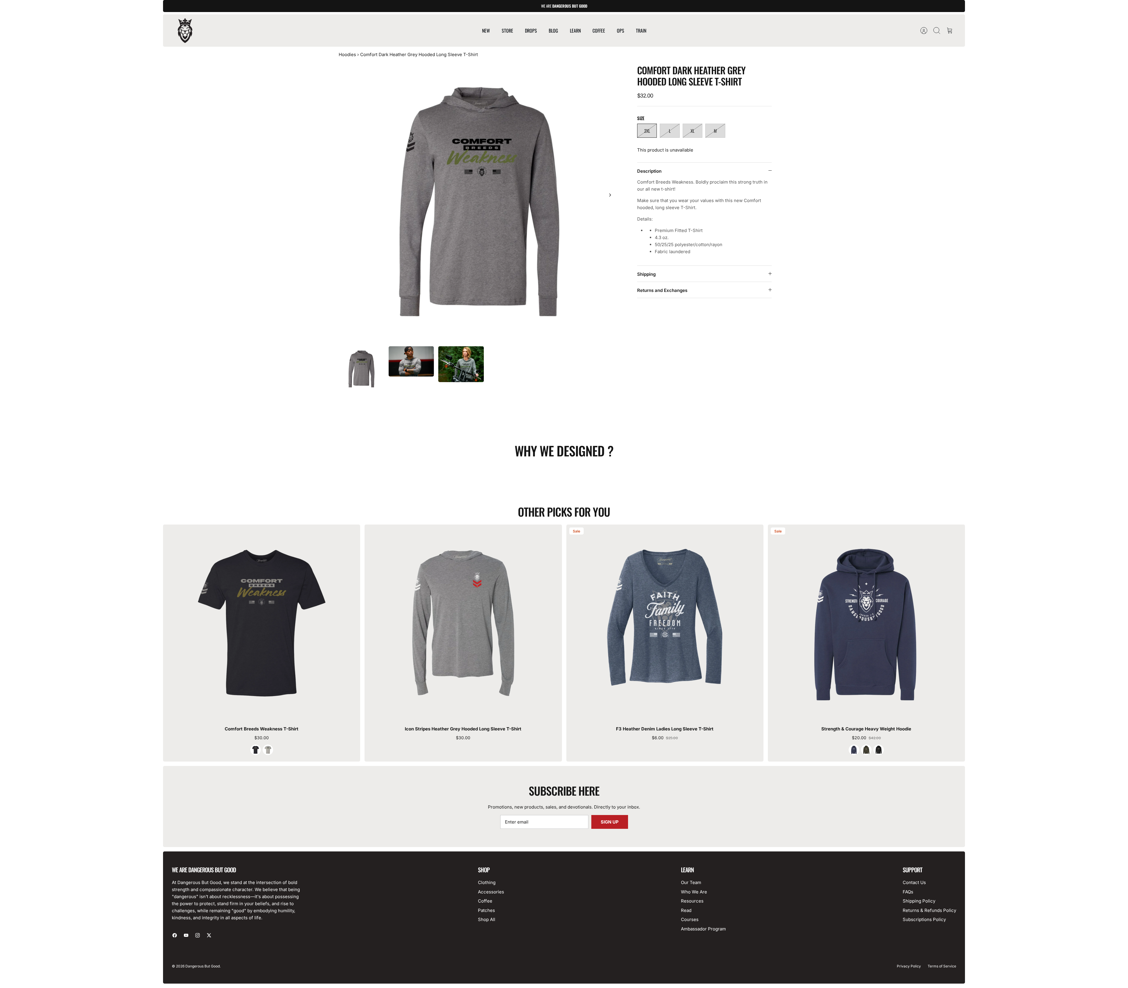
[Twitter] (209, 935)
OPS (620, 30)
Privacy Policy (909, 966)
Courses (690, 919)
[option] (479, 201)
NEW (486, 30)
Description (649, 171)
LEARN (575, 30)
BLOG (553, 30)
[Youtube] (186, 935)
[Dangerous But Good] (185, 30)
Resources (692, 901)
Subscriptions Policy (924, 919)
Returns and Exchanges (662, 290)
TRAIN (641, 30)
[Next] (610, 195)
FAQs (908, 892)
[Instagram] (197, 935)
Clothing (487, 882)
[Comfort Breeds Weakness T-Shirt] (261, 623)
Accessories (491, 892)
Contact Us (914, 882)
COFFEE (598, 30)
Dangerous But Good (202, 966)
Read (686, 910)
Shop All (486, 919)
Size (640, 118)
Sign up (610, 822)
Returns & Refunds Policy (929, 910)
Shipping (646, 274)
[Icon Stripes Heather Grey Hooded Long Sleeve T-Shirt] (463, 623)
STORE (507, 30)
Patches (486, 910)
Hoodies (347, 54)
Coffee (485, 901)
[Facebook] (174, 935)
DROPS (531, 30)
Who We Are (694, 892)
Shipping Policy (919, 901)
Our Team (691, 882)
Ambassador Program (703, 929)
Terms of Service (942, 966)
